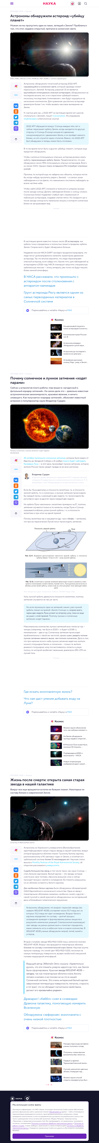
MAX (69, 310)
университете (52, 865)
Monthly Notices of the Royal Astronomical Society (55, 862)
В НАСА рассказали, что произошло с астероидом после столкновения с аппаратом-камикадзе (51, 281)
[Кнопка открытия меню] (11, 3)
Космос (29, 11)
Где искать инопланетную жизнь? (48, 691)
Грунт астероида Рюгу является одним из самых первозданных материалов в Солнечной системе (53, 297)
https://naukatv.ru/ (55, 1112)
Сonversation (59, 115)
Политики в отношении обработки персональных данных (52, 1123)
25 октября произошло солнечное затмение (44, 457)
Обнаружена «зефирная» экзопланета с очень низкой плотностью (52, 1016)
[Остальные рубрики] (16, 95)
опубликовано (30, 118)
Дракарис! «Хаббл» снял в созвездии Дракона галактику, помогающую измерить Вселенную (55, 1003)
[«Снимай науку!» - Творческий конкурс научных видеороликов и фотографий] (72, 3)
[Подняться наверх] (16, 139)
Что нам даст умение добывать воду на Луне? (52, 700)
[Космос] (16, 86)
